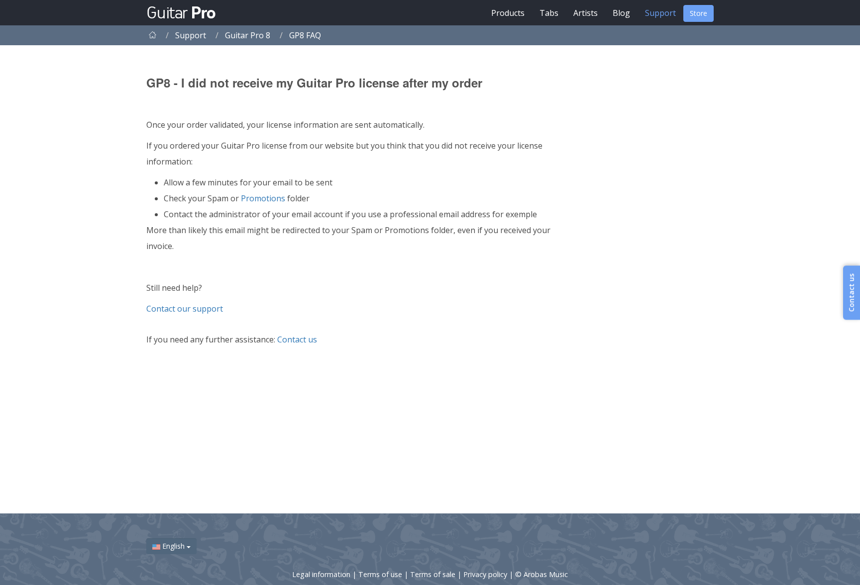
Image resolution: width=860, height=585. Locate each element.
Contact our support (184, 308)
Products (508, 12)
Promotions (263, 198)
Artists (585, 12)
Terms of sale (433, 574)
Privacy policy (486, 574)
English (173, 546)
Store (698, 13)
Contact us (297, 339)
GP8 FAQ (305, 35)
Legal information (322, 574)
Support (660, 12)
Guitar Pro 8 (247, 35)
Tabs (548, 12)
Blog (621, 12)
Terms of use (381, 574)
